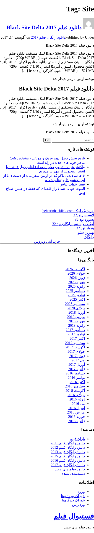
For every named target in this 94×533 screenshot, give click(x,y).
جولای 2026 (76, 273)
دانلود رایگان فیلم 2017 (48, 37)
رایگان (89, 237)
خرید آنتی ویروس (47, 241)
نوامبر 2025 (76, 295)
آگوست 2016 (75, 390)
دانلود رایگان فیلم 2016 (68, 460)
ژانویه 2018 (76, 325)
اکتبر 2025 (77, 299)
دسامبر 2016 (75, 373)
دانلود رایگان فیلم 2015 (68, 456)
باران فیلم (77, 439)
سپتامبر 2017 (75, 343)
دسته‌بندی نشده (73, 473)
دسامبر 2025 (75, 291)
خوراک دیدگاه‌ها (73, 500)
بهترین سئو (86, 232)
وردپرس (78, 504)
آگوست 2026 (75, 269)
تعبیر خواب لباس (72, 184)
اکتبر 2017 (77, 338)
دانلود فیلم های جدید (70, 469)
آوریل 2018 (76, 312)
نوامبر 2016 (76, 377)
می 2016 (78, 404)
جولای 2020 (76, 308)
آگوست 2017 (75, 347)
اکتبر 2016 (77, 382)
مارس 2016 (76, 412)
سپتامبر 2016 (75, 386)
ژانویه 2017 (76, 369)
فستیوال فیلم (73, 516)
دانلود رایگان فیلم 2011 (68, 443)
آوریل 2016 (76, 408)
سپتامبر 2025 (75, 304)
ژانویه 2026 (76, 286)
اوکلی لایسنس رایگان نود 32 (73, 224)
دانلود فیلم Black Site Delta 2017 (44, 27)
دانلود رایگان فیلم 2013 (68, 452)
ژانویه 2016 (76, 421)
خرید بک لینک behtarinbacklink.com (68, 211)
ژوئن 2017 (77, 356)
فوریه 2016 (76, 417)
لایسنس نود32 (83, 215)
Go (47, 140)
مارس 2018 (76, 317)
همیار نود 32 (85, 228)
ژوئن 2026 (77, 278)
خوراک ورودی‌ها (73, 496)
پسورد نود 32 (84, 219)
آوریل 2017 (76, 364)
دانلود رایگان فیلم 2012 (68, 447)
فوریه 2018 (76, 321)
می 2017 (78, 360)
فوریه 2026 (76, 282)
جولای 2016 (76, 395)
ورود (81, 491)
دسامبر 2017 (75, 330)
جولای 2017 (76, 351)
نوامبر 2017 (76, 334)
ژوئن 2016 (77, 399)
